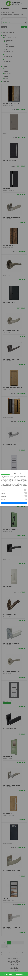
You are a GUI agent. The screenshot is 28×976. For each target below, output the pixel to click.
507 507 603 (20, 974)
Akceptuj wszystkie (21, 503)
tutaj (9, 487)
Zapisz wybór (7, 503)
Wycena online (8, 974)
